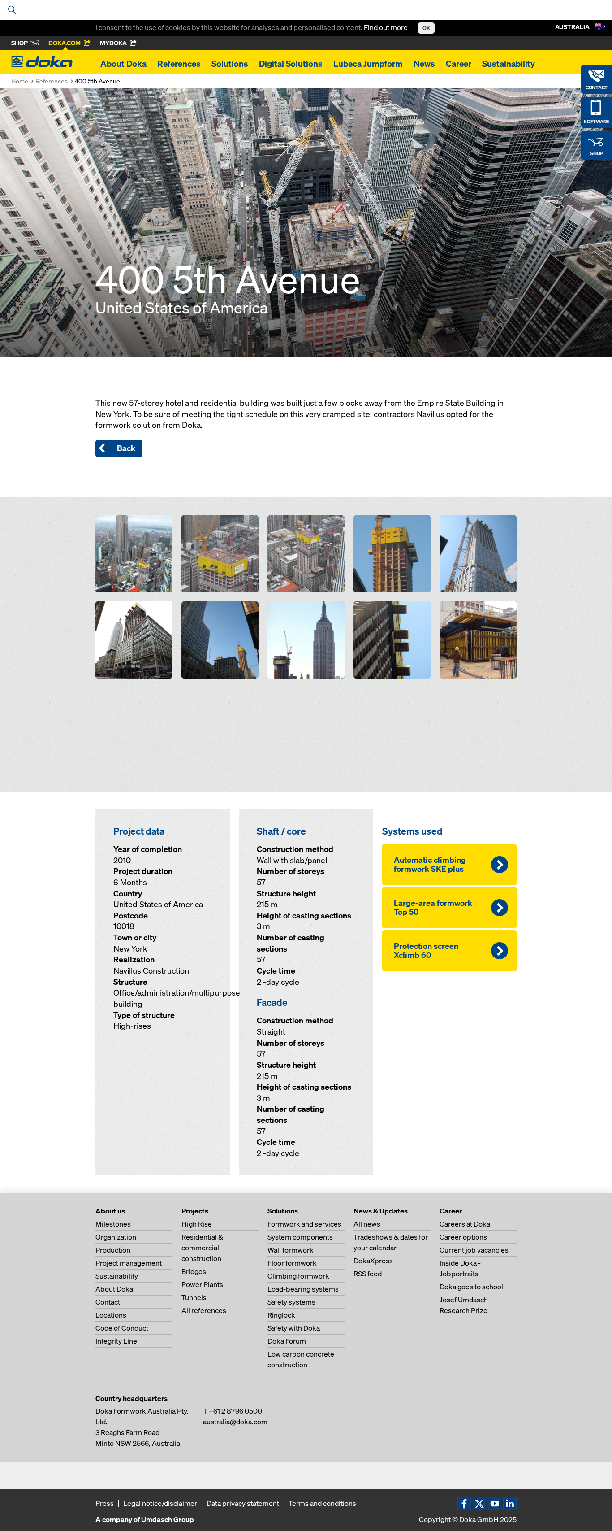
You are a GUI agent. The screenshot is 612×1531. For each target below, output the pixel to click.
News (424, 64)
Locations (110, 1315)
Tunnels (194, 1297)
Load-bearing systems (303, 1289)
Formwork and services (304, 1224)
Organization (115, 1237)
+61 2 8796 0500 (235, 1411)
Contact (107, 1302)
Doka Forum (286, 1341)
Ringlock (281, 1315)
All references (203, 1310)
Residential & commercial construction (202, 1247)
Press (104, 1503)
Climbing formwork (298, 1276)
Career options (463, 1237)
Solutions (229, 64)
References (179, 64)
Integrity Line (116, 1341)
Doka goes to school (471, 1287)
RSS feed (367, 1274)
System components (300, 1237)
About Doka (123, 64)
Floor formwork (292, 1263)
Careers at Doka (465, 1224)
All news (366, 1224)
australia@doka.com (235, 1422)
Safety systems (291, 1302)
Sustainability (508, 64)
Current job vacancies (474, 1250)
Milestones (113, 1224)
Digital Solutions (291, 64)
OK (426, 28)
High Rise (196, 1224)
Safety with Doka (293, 1328)
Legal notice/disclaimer (160, 1503)
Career (458, 64)
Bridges (193, 1271)
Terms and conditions (322, 1503)
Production (112, 1250)
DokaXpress (373, 1261)
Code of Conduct (121, 1328)
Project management (128, 1263)
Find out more (386, 27)
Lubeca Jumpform (368, 64)
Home (19, 81)
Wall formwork (290, 1250)
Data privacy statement (243, 1503)
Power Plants (202, 1284)
